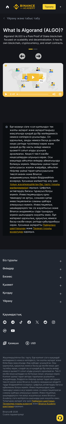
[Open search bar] (37, 7)
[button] (60, 7)
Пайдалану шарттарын (43, 401)
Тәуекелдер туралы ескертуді (17, 403)
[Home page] (24, 6)
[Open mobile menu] (60, 7)
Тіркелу (49, 6)
